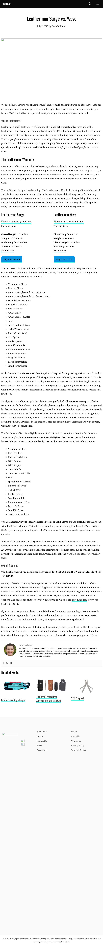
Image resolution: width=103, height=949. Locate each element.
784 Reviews (60, 250)
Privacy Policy (77, 745)
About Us (75, 736)
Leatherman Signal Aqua (13, 700)
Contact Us (76, 741)
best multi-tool (79, 599)
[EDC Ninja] (7, 3)
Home (74, 731)
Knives (40, 736)
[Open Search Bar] (90, 3)
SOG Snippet (77, 698)
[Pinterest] (11, 663)
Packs (39, 745)
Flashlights (42, 741)
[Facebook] (4, 663)
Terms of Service (78, 750)
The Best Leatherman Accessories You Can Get (48, 699)
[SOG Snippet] (86, 692)
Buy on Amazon (12, 259)
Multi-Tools (42, 731)
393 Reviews (7, 250)
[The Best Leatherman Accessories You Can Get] (51, 690)
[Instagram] (7, 663)
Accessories (42, 750)
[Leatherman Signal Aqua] (16, 693)
